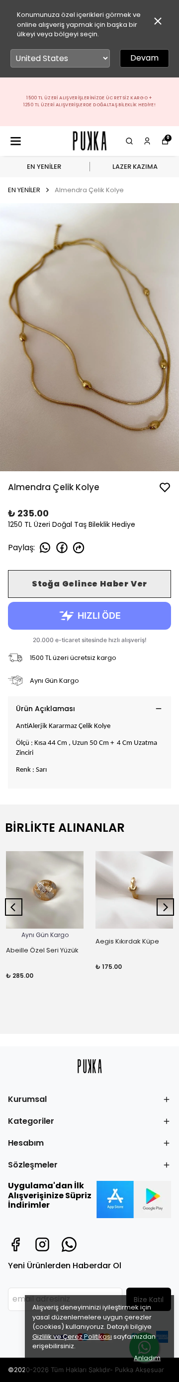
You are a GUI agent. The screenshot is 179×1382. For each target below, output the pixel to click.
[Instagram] (42, 1244)
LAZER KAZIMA (135, 166)
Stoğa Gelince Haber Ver (89, 583)
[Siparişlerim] (147, 141)
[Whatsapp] (69, 1244)
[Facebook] (15, 1244)
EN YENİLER (44, 166)
